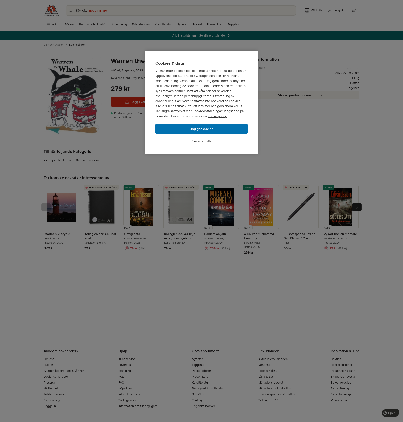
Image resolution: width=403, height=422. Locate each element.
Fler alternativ (201, 141)
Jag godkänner (201, 128)
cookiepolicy (217, 116)
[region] (201, 102)
